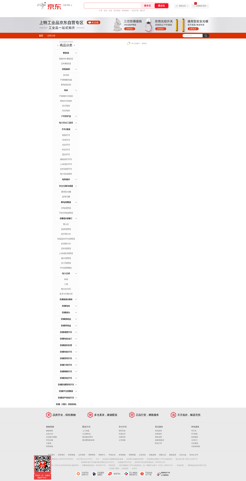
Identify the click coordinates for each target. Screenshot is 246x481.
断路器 (66, 53)
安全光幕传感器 (66, 186)
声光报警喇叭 (66, 268)
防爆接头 (66, 312)
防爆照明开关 (66, 358)
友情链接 (122, 455)
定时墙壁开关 (66, 169)
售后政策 (158, 431)
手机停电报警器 (66, 213)
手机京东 (112, 455)
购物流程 (49, 431)
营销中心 (102, 455)
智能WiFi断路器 (66, 59)
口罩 (100, 11)
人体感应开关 (66, 164)
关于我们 (51, 455)
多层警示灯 (66, 243)
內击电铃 (66, 110)
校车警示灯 (66, 234)
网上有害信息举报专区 (131, 473)
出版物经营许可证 (124, 462)
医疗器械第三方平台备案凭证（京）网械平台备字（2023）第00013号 (146, 465)
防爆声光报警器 (66, 391)
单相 (66, 279)
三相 (66, 284)
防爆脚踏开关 (66, 371)
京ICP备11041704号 (84, 459)
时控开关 (66, 149)
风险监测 (152, 455)
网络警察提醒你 (99, 473)
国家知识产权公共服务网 (163, 473)
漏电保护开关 (66, 159)
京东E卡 (194, 440)
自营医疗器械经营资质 (135, 459)
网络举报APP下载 (147, 473)
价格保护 (158, 434)
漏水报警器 (66, 258)
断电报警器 (66, 202)
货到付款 (122, 431)
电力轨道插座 (66, 174)
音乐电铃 (66, 106)
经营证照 (111, 465)
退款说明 (158, 437)
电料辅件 (66, 179)
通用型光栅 (66, 192)
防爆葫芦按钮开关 (66, 398)
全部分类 (51, 35)
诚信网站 (115, 473)
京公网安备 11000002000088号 (61, 459)
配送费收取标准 (88, 440)
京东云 (134, 468)
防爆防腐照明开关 (66, 384)
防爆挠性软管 (66, 345)
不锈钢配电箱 (66, 80)
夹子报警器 (66, 263)
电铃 (66, 90)
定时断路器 (66, 63)
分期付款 (122, 437)
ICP (97, 459)
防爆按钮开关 (66, 378)
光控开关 (66, 145)
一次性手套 (134, 11)
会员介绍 (49, 434)
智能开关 (66, 135)
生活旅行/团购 (51, 437)
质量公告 (162, 455)
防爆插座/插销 (66, 299)
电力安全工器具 (66, 123)
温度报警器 (66, 229)
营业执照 (180, 465)
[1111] (123, 25)
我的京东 (182, 6)
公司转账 (122, 440)
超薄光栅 (66, 196)
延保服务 (194, 437)
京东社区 (142, 455)
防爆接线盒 (66, 319)
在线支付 (122, 434)
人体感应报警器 (66, 253)
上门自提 (85, 431)
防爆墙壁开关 (66, 332)
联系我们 (61, 455)
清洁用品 (117, 11)
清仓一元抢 (108, 11)
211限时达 (86, 434)
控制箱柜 (66, 69)
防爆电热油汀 (66, 339)
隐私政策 (172, 455)
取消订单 (158, 443)
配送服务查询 (87, 437)
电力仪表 (66, 273)
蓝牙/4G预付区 (66, 294)
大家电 (48, 443)
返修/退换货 (159, 440)
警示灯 (66, 224)
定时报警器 (66, 248)
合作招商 (81, 455)
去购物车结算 (201, 6)
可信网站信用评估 (83, 473)
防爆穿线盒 (66, 325)
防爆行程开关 (66, 365)
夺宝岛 (193, 431)
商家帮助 (91, 455)
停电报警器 (66, 208)
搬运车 (142, 11)
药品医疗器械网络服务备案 (113, 459)
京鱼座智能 (195, 446)
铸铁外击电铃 (66, 101)
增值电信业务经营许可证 (197, 465)
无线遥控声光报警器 (66, 239)
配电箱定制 (66, 84)
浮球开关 (66, 140)
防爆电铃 (66, 306)
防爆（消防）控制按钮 (66, 404)
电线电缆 (125, 11)
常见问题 (49, 440)
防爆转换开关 (66, 352)
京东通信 (194, 443)
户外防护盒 (66, 116)
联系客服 (49, 446)
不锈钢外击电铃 (66, 96)
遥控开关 (66, 154)
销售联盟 (132, 455)
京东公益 (182, 455)
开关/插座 (66, 129)
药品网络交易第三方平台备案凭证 (159, 459)
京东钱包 (124, 468)
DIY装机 (194, 434)
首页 (41, 35)
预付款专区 (66, 289)
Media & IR (193, 455)
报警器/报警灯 (66, 218)
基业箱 (66, 75)
